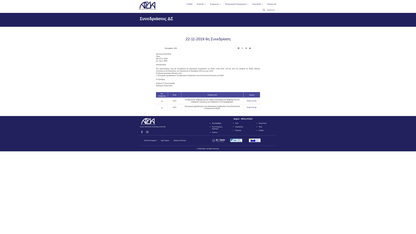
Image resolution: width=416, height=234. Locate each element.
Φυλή (260, 127)
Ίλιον (236, 123)
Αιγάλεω (214, 132)
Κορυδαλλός (239, 127)
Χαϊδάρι (261, 130)
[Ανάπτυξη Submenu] (206, 4)
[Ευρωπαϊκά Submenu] (263, 4)
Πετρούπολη (262, 123)
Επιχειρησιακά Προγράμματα (235, 4)
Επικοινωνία (271, 4)
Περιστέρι (238, 130)
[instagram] (147, 132)
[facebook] (142, 132)
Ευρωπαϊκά (257, 4)
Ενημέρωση (214, 4)
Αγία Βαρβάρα (216, 123)
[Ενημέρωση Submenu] (221, 4)
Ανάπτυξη (200, 4)
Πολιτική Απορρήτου (150, 140)
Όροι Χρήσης (165, 140)
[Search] (264, 10)
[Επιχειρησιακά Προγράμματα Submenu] (248, 4)
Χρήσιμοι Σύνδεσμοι (179, 140)
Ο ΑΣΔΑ (189, 4)
